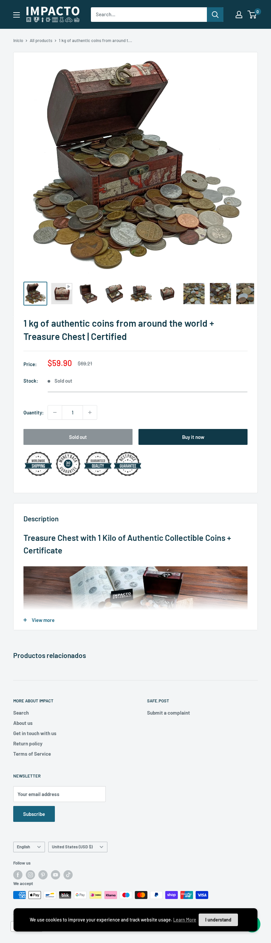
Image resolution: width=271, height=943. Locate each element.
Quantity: (33, 412)
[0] (252, 15)
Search (21, 713)
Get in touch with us (35, 733)
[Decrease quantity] (55, 412)
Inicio (18, 40)
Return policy (28, 743)
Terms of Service (32, 754)
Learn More (184, 919)
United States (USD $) (72, 846)
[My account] (239, 14)
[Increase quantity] (90, 412)
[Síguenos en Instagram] (30, 874)
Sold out (78, 437)
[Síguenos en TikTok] (68, 874)
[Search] (215, 14)
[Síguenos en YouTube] (55, 874)
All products (41, 40)
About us (23, 723)
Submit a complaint (168, 713)
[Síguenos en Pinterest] (43, 874)
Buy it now (193, 437)
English (23, 846)
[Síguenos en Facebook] (17, 874)
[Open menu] (16, 15)
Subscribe (34, 814)
